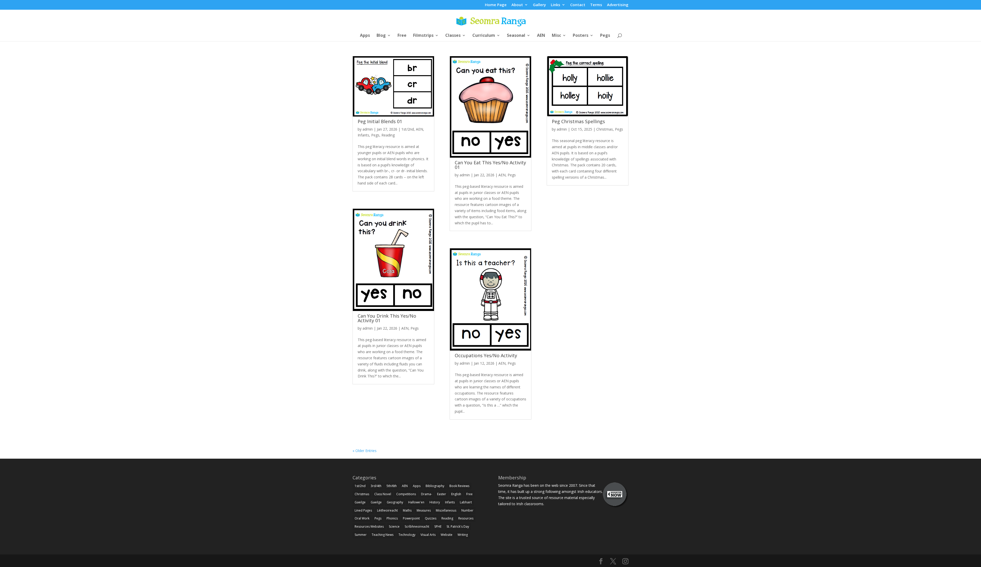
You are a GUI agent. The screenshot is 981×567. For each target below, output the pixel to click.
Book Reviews (459, 486)
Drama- (426, 494)
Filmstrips (423, 35)
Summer (361, 535)
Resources (465, 518)
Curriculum (483, 35)
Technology (407, 535)
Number (467, 510)
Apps (365, 35)
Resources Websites (369, 526)
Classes (453, 35)
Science (394, 526)
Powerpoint (411, 518)
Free (402, 35)
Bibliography (435, 486)
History (434, 502)
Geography (395, 502)
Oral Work (362, 518)
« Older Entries (365, 450)
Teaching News (382, 535)
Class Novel (382, 494)
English (456, 494)
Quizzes (430, 518)
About (517, 5)
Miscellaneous (446, 510)
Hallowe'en (416, 502)
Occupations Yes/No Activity (486, 355)
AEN (541, 35)
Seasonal (516, 35)
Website (446, 535)
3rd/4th (376, 486)
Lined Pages (363, 510)
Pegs (605, 35)
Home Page (496, 5)
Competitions (406, 494)
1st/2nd (407, 129)
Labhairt (466, 502)
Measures (424, 510)
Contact (577, 5)
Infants (363, 135)
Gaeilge (360, 502)
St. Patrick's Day (458, 526)
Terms (596, 5)
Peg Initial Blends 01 (380, 121)
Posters (580, 35)
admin (368, 129)
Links (555, 5)
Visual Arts (428, 535)
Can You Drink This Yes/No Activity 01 (387, 318)
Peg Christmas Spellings (578, 121)
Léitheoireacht (387, 510)
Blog (381, 35)
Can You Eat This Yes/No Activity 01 (490, 164)
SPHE (437, 526)
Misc (556, 35)
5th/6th (392, 486)
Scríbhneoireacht (417, 526)
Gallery (539, 5)
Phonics (392, 518)
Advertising (617, 5)
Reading (388, 135)
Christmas (604, 129)
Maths (407, 510)
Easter (441, 494)
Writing (463, 535)
